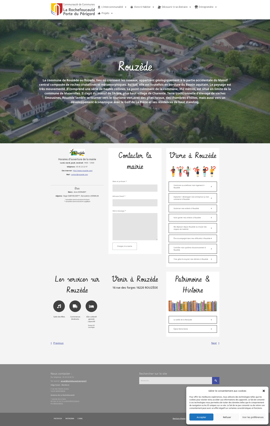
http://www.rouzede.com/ (82, 171)
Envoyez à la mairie (124, 246)
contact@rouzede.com (79, 174)
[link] (79, 174)
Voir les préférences (253, 417)
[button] (263, 390)
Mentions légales (179, 418)
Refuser (227, 417)
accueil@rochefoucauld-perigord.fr (74, 381)
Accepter (201, 417)
